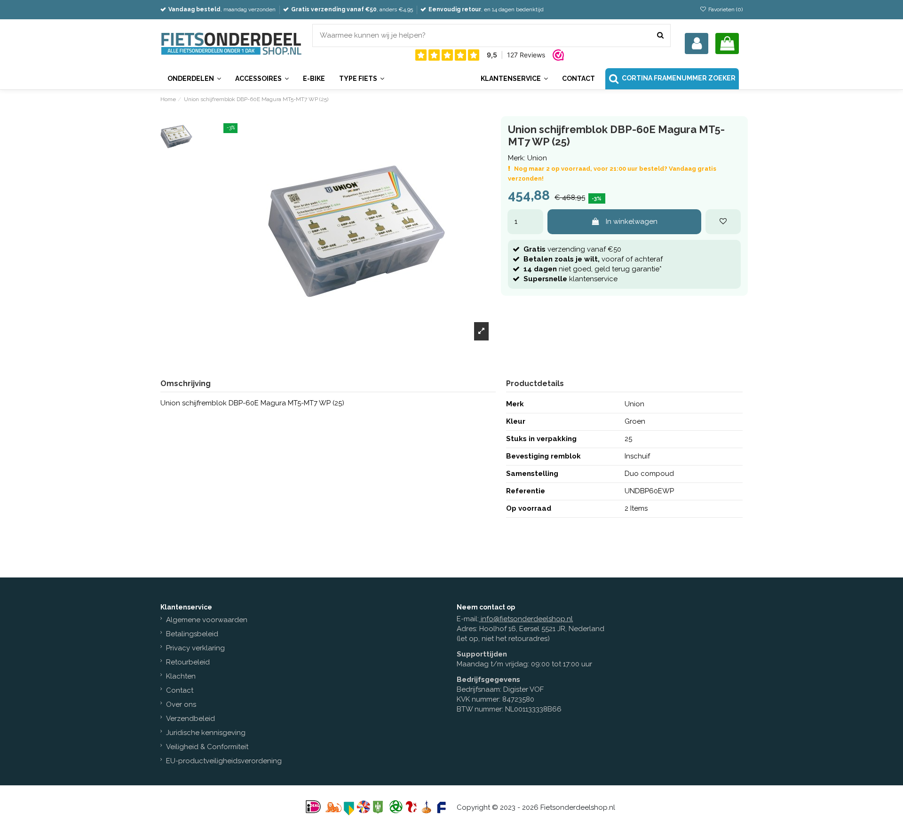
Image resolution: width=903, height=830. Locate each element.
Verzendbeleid (190, 718)
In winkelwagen (631, 221)
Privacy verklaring (195, 648)
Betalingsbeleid (192, 634)
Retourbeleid (188, 662)
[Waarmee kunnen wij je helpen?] (660, 35)
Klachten (181, 676)
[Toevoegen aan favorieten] (723, 221)
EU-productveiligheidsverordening (224, 761)
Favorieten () (724, 9)
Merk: (516, 158)
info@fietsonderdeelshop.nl (527, 619)
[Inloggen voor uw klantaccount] (696, 43)
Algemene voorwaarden (206, 620)
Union (537, 158)
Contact (179, 690)
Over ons (181, 704)
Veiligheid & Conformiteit (207, 747)
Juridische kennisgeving (206, 732)
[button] (514, 78)
